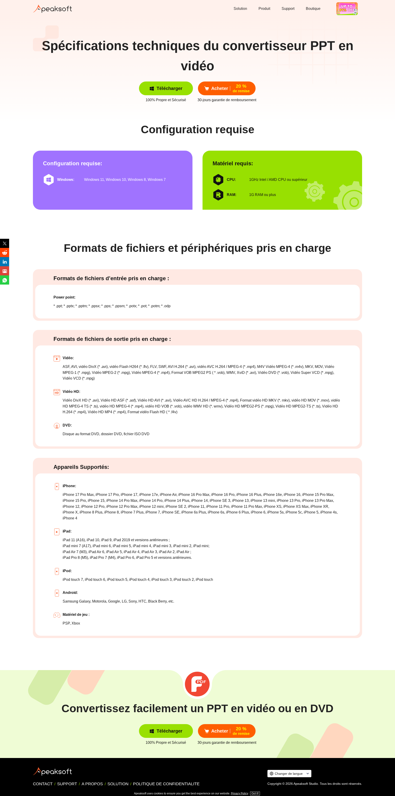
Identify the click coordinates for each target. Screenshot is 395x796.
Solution (240, 9)
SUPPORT (67, 784)
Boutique (313, 9)
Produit (264, 9)
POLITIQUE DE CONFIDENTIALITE (166, 784)
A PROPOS (92, 784)
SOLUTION (117, 784)
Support (288, 9)
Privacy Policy (239, 793)
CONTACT (43, 784)
